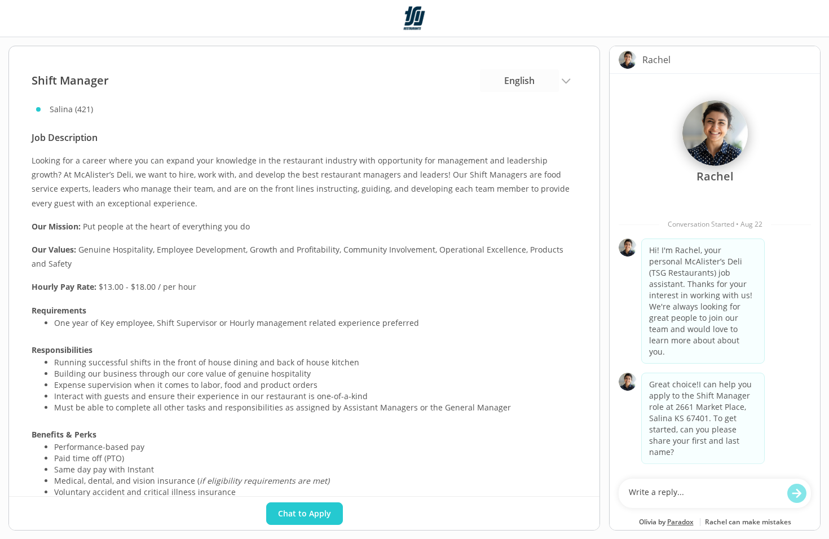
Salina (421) (71, 109)
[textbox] (704, 493)
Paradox (680, 522)
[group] (715, 273)
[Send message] (796, 493)
